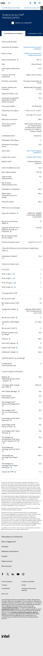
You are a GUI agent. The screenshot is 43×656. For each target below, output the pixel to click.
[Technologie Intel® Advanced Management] (3, 406)
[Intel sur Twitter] (7, 574)
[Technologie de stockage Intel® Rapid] (3, 459)
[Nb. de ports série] (16, 317)
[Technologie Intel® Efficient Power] (14, 426)
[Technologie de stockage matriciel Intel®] (3, 451)
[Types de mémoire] (17, 213)
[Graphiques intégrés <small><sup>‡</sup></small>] (3, 258)
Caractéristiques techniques (13, 33)
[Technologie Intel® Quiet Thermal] (9, 433)
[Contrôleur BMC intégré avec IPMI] (10, 387)
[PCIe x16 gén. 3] (15, 283)
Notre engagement (9, 542)
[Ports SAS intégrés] (17, 343)
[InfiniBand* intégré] (17, 352)
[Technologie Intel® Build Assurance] (11, 420)
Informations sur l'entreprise (12, 537)
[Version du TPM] (15, 472)
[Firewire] (9, 339)
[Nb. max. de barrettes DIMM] (7, 223)
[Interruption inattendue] (3, 70)
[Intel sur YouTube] (18, 574)
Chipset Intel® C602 (34, 157)
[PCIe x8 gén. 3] (14, 278)
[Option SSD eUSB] (17, 348)
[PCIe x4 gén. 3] (14, 274)
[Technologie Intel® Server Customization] (3, 414)
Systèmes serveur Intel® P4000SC (32, 48)
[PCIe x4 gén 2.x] (15, 287)
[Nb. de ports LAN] (16, 328)
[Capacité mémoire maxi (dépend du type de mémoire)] (10, 231)
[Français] (35, 3)
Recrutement (6, 566)
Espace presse (7, 561)
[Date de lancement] (17, 60)
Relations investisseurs (10, 551)
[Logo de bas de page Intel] (6, 636)
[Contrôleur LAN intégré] (3, 324)
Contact (4, 556)
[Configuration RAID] (17, 309)
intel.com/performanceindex (10, 607)
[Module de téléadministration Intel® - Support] (10, 381)
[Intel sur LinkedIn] (13, 574)
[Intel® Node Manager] (19, 391)
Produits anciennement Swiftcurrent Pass (32, 54)
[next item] (41, 8)
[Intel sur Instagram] (23, 574)
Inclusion (5, 547)
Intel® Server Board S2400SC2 (34, 152)
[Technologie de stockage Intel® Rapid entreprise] (11, 467)
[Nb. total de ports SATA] (3, 305)
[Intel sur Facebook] (2, 574)
